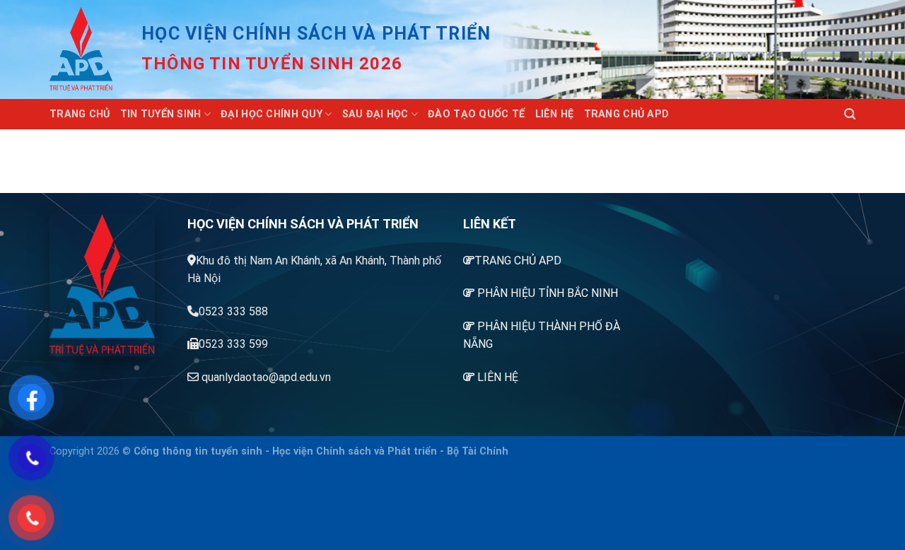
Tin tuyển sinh (161, 114)
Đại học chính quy (271, 114)
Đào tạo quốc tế (476, 114)
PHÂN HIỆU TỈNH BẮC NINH (547, 293)
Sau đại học (375, 114)
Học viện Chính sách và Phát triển (354, 451)
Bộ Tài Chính (477, 451)
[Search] (850, 114)
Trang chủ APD (627, 114)
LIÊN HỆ (497, 377)
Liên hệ (554, 114)
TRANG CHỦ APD (517, 260)
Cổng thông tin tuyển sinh (198, 451)
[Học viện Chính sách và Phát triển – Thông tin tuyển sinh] (84, 49)
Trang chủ (79, 114)
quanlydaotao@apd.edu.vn (266, 377)
